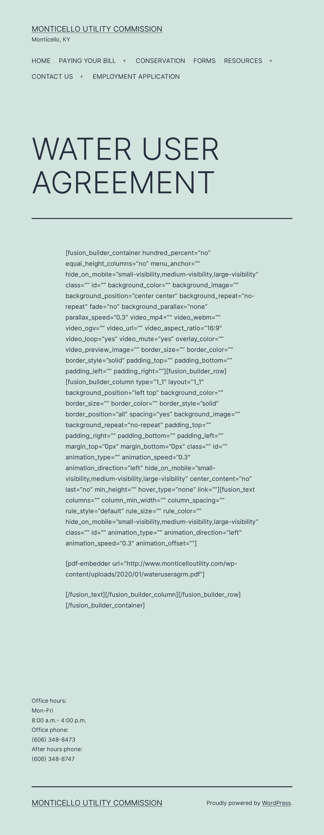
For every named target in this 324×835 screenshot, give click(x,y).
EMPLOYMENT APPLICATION (136, 76)
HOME (41, 61)
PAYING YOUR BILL (87, 61)
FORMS (204, 61)
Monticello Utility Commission (97, 29)
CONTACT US (52, 76)
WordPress (276, 803)
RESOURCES (243, 61)
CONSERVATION (160, 61)
